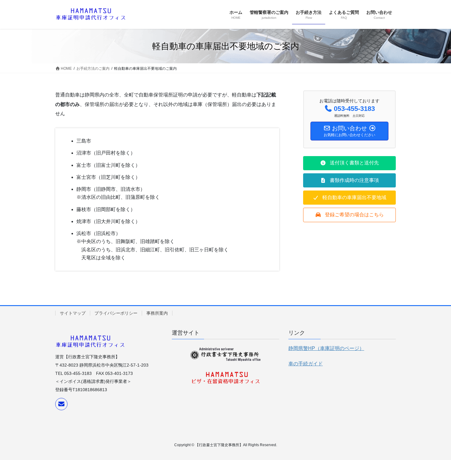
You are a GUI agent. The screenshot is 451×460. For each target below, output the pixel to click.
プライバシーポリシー (115, 313)
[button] (349, 163)
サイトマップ (73, 313)
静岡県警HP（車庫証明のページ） (326, 348)
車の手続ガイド (305, 363)
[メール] (61, 404)
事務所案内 (157, 313)
